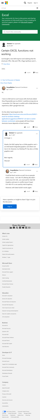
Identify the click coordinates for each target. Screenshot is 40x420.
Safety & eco (20, 415)
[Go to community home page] (6, 2)
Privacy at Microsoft (6, 394)
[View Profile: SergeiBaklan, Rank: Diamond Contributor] (4, 88)
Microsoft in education (7, 295)
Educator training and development (10, 310)
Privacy (20, 413)
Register (30, 3)
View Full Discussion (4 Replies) (11, 80)
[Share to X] (17, 227)
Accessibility (5, 403)
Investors (4, 397)
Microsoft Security (6, 328)
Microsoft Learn (5, 361)
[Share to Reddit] (20, 227)
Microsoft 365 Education (7, 304)
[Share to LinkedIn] (11, 227)
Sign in (10, 206)
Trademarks (12, 415)
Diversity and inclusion (7, 400)
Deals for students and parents (9, 313)
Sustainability (5, 406)
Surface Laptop (5, 239)
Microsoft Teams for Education (9, 301)
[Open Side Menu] (2, 2)
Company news (5, 391)
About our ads (5, 417)
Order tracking (5, 278)
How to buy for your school (8, 307)
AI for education (5, 316)
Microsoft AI (5, 325)
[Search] (25, 3)
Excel (4, 8)
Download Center (6, 269)
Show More (6, 64)
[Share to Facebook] (14, 227)
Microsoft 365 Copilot (7, 343)
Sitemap (4, 413)
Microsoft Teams (6, 340)
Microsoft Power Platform (8, 337)
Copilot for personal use (7, 248)
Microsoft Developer (6, 358)
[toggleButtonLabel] (37, 8)
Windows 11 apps (6, 257)
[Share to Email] (29, 227)
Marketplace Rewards (7, 373)
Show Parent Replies (6, 83)
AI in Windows (5, 251)
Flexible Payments (6, 287)
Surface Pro (4, 236)
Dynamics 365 (5, 331)
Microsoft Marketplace (7, 370)
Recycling (28, 415)
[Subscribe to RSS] (26, 227)
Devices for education (7, 298)
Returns (4, 275)
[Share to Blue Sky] (23, 227)
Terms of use (5, 415)
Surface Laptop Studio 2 (7, 242)
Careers (4, 385)
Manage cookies (27, 413)
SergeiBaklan (11, 87)
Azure (3, 355)
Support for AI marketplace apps (9, 364)
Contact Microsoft (12, 413)
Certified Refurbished (7, 281)
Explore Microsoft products (8, 254)
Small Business (5, 346)
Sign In (36, 3)
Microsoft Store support (7, 272)
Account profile (5, 266)
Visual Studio (5, 376)
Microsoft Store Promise (7, 284)
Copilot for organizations (7, 245)
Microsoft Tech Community (8, 367)
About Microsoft (5, 388)
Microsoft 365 (5, 334)
